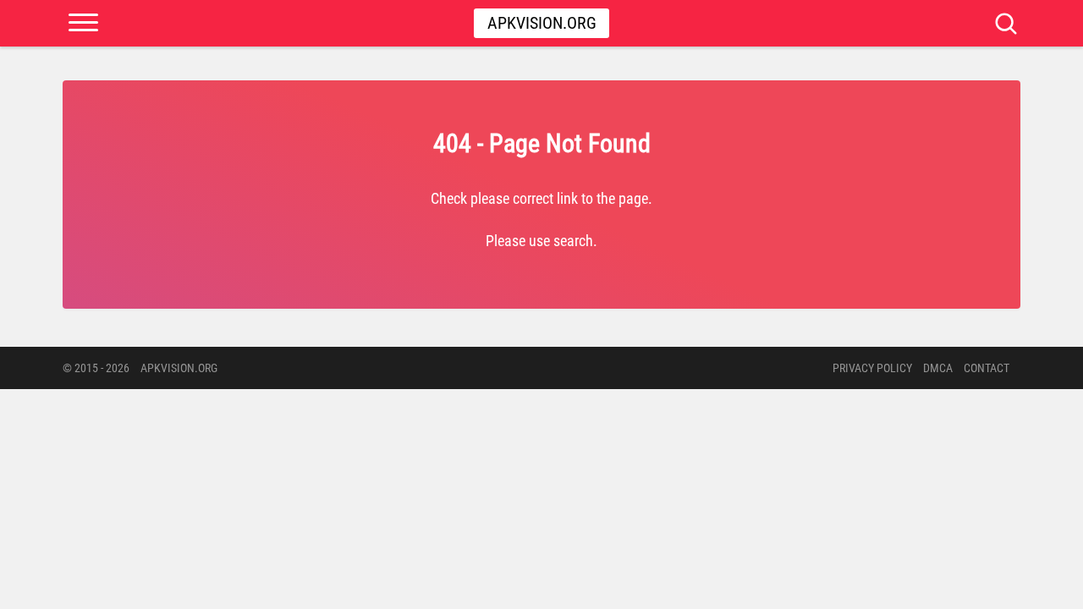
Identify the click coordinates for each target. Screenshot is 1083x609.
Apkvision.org (541, 23)
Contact (986, 368)
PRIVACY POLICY (872, 368)
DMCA (938, 368)
